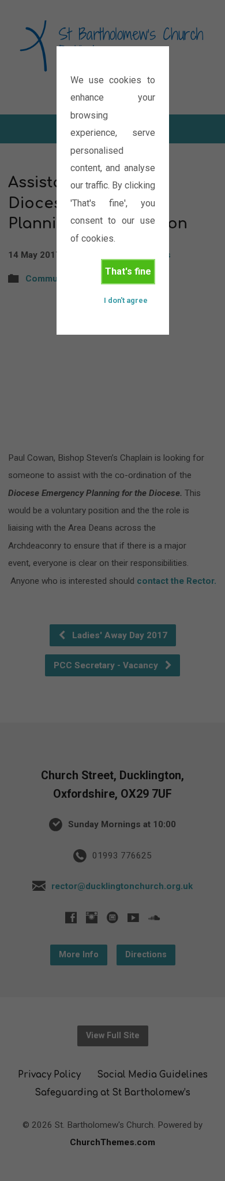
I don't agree (126, 300)
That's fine (128, 271)
